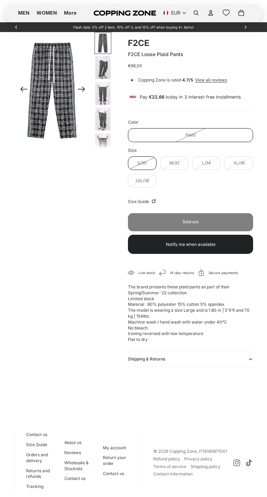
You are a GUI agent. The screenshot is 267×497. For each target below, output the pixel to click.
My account (114, 447)
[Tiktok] (249, 463)
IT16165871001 (213, 451)
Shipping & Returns (146, 359)
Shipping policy (205, 466)
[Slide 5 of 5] (103, 144)
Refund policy (166, 458)
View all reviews (211, 80)
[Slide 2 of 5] (103, 67)
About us (72, 442)
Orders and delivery (37, 457)
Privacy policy (198, 458)
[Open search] (196, 13)
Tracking (34, 486)
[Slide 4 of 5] (103, 119)
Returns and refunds (38, 473)
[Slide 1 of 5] (103, 43)
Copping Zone (183, 451)
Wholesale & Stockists (76, 465)
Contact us (36, 434)
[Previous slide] (16, 27)
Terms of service (169, 466)
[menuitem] (70, 13)
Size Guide (139, 201)
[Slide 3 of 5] (103, 93)
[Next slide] (245, 27)
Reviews (72, 452)
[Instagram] (237, 463)
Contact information (173, 473)
